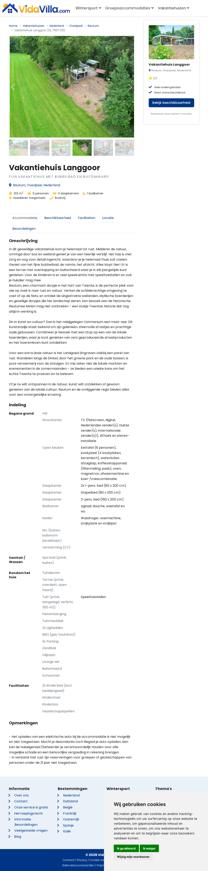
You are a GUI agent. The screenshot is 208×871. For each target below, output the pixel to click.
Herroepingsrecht (28, 813)
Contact (21, 801)
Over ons (21, 795)
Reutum (93, 26)
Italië (67, 831)
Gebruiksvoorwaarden (78, 865)
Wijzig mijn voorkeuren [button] (133, 856)
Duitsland (70, 801)
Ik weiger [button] (149, 848)
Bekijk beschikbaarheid (171, 102)
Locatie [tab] (108, 218)
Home (13, 26)
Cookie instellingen (103, 860)
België (68, 807)
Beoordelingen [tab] (24, 228)
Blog (17, 836)
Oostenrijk (71, 819)
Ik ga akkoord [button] (126, 848)
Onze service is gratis (31, 807)
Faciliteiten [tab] (86, 218)
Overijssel (76, 26)
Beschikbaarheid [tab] (57, 218)
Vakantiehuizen (33, 26)
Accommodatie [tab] (24, 218)
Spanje (68, 825)
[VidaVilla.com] (36, 8)
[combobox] (197, 8)
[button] (130, 87)
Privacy (82, 860)
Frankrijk (70, 813)
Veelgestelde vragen (31, 830)
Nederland (57, 26)
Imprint (102, 865)
